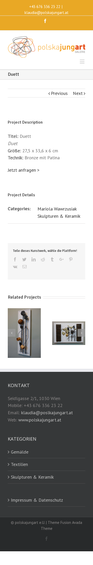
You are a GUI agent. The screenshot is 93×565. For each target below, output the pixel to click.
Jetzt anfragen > (24, 170)
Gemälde (19, 452)
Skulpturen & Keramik (58, 216)
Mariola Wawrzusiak (57, 209)
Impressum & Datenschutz (37, 500)
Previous (59, 93)
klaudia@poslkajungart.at (47, 413)
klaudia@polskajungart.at (46, 12)
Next (78, 93)
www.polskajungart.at (39, 420)
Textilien (19, 464)
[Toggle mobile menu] (82, 61)
